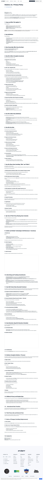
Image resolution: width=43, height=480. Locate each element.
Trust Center (18, 186)
